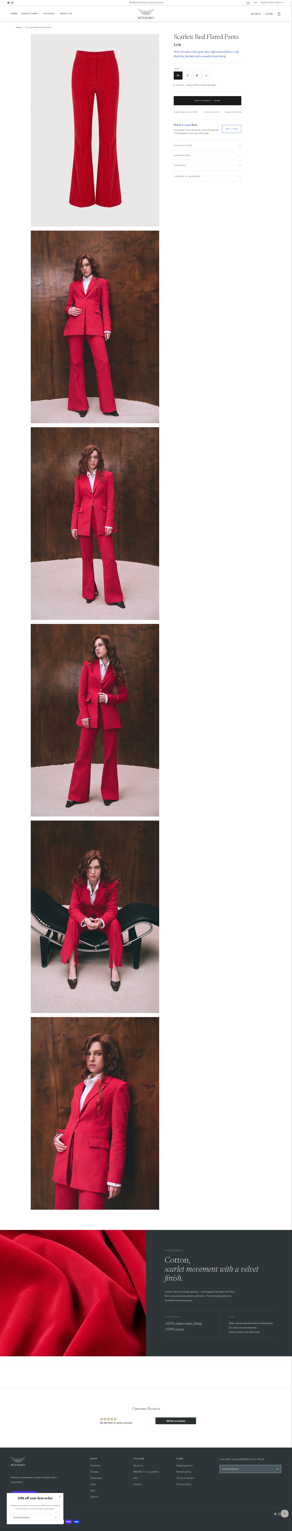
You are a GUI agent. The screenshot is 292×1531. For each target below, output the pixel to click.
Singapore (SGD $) (272, 3)
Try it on (232, 129)
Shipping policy (184, 1465)
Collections (29, 13)
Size (176, 69)
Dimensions (207, 155)
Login (269, 14)
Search (94, 1496)
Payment (180, 165)
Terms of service (185, 1478)
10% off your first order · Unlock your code (146, 2)
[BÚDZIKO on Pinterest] (8, 3)
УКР (255, 2)
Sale (92, 1490)
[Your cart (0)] (279, 14)
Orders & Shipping (187, 176)
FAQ (135, 1478)
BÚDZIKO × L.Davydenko (146, 1471)
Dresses (94, 1471)
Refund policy (183, 1471)
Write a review (175, 1421)
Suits (92, 1484)
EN (248, 2)
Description (183, 145)
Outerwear (96, 1478)
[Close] (59, 1496)
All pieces (95, 1465)
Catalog (48, 13)
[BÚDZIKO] (146, 14)
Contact (137, 1484)
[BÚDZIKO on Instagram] (12, 3)
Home (14, 13)
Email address (20, 1513)
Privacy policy (183, 1484)
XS (178, 75)
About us (66, 13)
